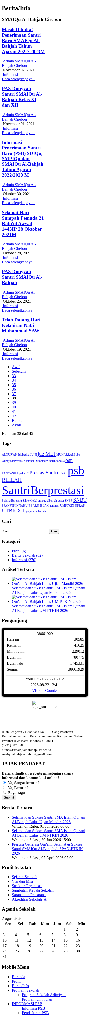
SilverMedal (30, 500)
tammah (55, 505)
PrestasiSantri (45, 472)
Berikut (18, 420)
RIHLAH (12, 480)
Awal (16, 367)
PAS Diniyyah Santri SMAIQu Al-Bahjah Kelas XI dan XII (22, 97)
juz (42, 454)
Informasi (10, 74)
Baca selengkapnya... (19, 79)
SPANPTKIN (11, 505)
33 (14, 376)
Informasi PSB (33, 1008)
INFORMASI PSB (27, 1004)
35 (14, 385)
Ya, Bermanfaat (19, 788)
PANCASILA (11, 473)
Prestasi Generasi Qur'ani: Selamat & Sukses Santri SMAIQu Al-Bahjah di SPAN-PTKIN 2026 (47, 848)
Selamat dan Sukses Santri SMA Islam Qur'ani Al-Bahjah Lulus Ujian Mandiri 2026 (48, 590)
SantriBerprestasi (43, 490)
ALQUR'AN (10, 454)
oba (78, 454)
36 (14, 389)
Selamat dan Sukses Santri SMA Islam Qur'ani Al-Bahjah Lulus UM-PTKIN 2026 (48, 608)
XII (22, 511)
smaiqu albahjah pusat (51, 500)
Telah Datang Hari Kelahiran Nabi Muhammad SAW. (21, 325)
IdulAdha (24, 454)
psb (76, 470)
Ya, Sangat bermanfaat (25, 783)
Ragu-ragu (16, 793)
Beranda (18, 977)
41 (14, 411)
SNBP (69, 500)
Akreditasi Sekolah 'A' (30, 899)
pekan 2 (25, 473)
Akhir (16, 425)
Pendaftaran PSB (35, 1013)
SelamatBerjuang (12, 500)
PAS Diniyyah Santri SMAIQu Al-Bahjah (22, 277)
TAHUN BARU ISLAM (35, 505)
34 (14, 380)
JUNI (34, 454)
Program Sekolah (25, 990)
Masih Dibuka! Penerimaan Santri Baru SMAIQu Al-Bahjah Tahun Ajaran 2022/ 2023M (23, 40)
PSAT (64, 473)
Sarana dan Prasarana (29, 895)
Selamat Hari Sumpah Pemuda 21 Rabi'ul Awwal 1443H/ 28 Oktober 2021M (23, 223)
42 (14, 416)
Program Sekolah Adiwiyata (44, 995)
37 (14, 394)
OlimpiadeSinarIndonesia (50, 461)
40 (14, 407)
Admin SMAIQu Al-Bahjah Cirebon (19, 63)
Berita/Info (20, 986)
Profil (16, 981)
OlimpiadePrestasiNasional (18, 461)
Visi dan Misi (22, 881)
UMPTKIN (67, 505)
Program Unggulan (37, 999)
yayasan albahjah (36, 511)
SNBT (80, 500)
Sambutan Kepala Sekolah (33, 890)
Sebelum (19, 371)
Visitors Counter (45, 690)
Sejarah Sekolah (25, 877)
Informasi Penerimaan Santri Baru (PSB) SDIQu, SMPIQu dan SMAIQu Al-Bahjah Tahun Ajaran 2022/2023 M (23, 159)
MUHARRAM (66, 454)
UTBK (10, 511)
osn (69, 460)
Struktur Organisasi (27, 886)
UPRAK (80, 505)
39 (14, 402)
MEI (51, 454)
